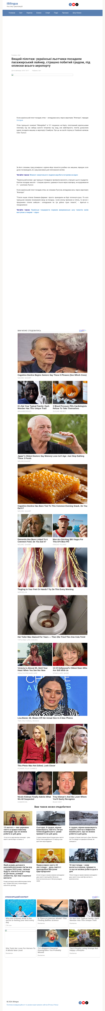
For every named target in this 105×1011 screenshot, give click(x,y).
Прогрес (65, 13)
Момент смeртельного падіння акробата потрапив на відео (54, 175)
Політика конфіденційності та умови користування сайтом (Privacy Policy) (32, 1005)
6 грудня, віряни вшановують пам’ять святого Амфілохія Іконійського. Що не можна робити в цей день (83, 830)
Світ (20, 13)
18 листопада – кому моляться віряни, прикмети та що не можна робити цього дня (83, 868)
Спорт (48, 13)
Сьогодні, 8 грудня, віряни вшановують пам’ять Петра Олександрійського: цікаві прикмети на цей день (49, 830)
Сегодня (20, 120)
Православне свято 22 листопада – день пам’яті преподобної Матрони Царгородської (48, 868)
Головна (12, 13)
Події (56, 13)
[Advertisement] (52, 33)
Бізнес (38, 13)
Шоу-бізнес (77, 13)
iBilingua (12, 3)
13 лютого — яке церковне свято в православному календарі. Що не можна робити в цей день (16, 830)
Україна (29, 13)
